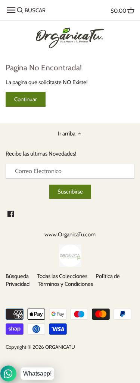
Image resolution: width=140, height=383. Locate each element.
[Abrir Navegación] (11, 10)
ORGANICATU (60, 347)
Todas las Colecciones (62, 276)
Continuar (25, 99)
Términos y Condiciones (65, 284)
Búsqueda (17, 276)
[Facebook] (10, 213)
